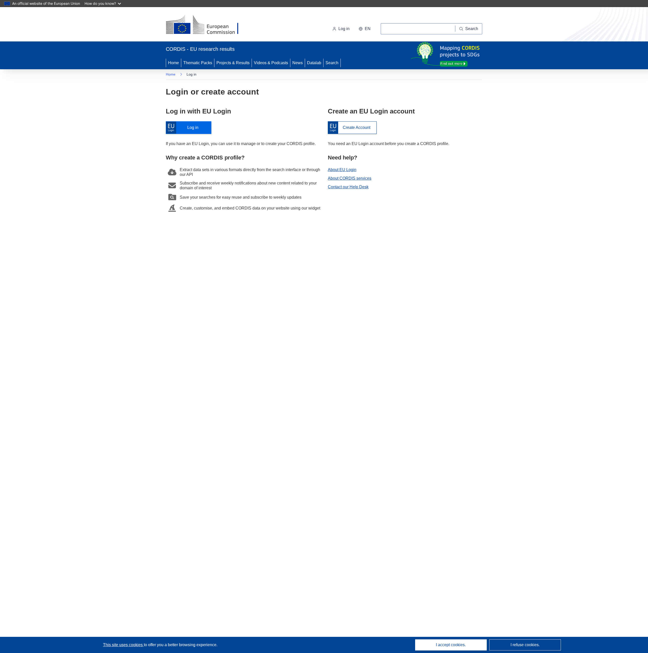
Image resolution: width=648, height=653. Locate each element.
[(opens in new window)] (207, 25)
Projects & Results (233, 63)
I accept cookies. (451, 645)
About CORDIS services (349, 178)
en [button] (368, 29)
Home (173, 63)
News (297, 63)
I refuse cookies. (525, 645)
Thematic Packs (197, 63)
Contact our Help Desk (348, 187)
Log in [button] (344, 29)
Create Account (349, 128)
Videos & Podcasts (271, 63)
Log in (184, 128)
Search (332, 63)
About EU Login (342, 170)
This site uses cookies (123, 645)
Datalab (314, 63)
